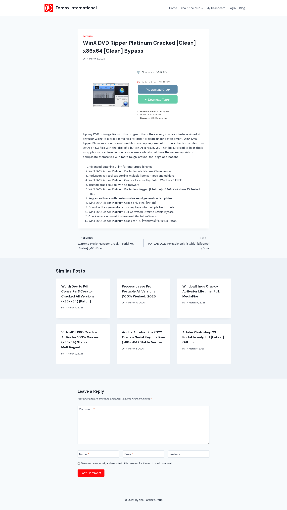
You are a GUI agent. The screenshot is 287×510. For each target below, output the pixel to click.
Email (129, 454)
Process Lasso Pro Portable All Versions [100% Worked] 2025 (139, 291)
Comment (87, 409)
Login (232, 8)
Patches (88, 36)
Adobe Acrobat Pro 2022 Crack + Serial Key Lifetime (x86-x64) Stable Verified (143, 337)
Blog (242, 8)
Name (84, 454)
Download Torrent (159, 99)
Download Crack (159, 89)
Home (173, 8)
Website (175, 454)
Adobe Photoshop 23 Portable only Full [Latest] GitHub (203, 337)
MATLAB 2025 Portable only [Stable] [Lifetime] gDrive (178, 243)
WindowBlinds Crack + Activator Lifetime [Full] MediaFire (201, 291)
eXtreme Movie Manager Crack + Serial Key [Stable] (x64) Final (106, 243)
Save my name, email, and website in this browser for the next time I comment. (126, 463)
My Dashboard (215, 8)
